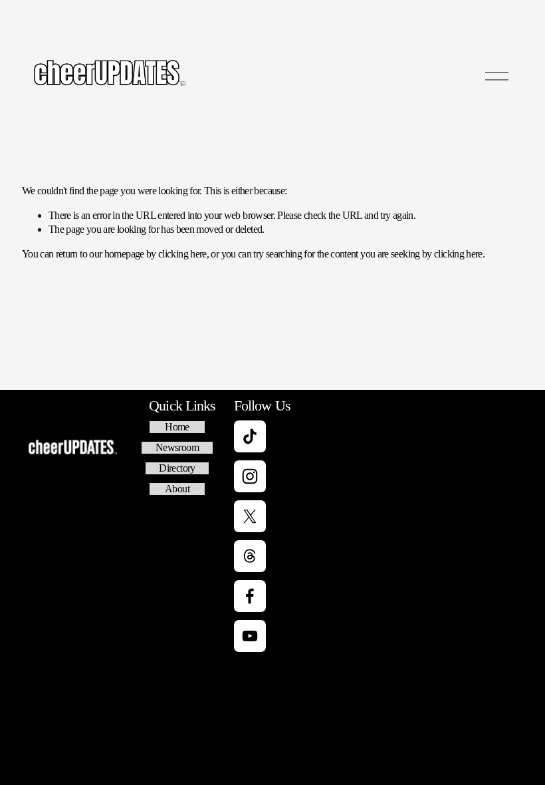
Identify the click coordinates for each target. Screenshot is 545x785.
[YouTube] (250, 636)
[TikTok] (250, 436)
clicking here (182, 253)
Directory (177, 468)
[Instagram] (250, 476)
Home (177, 426)
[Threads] (250, 556)
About (177, 488)
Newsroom (177, 447)
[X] (250, 516)
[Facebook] (250, 596)
